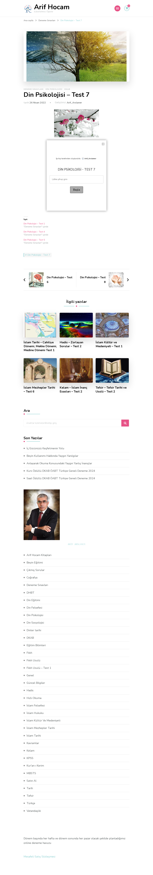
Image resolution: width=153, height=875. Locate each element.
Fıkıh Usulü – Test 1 (39, 668)
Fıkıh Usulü (33, 660)
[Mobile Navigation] (117, 8)
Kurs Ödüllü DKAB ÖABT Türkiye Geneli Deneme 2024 (61, 471)
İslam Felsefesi (36, 705)
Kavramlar (33, 743)
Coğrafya (32, 577)
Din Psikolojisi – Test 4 (34, 231)
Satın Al (31, 781)
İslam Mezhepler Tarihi (41, 728)
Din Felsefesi (34, 607)
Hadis (30, 690)
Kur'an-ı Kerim (35, 765)
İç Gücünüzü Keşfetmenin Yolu (45, 448)
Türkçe (31, 803)
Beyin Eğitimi (35, 562)
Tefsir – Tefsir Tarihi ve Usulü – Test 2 (111, 390)
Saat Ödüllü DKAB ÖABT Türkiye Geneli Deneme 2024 (61, 478)
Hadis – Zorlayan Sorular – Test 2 (71, 344)
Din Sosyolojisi (35, 622)
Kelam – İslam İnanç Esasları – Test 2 (73, 390)
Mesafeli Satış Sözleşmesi (39, 856)
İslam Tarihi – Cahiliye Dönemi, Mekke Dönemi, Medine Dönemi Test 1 (40, 346)
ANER (76, 544)
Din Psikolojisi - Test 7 (38, 254)
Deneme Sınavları (33, 89)
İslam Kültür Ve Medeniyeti (43, 720)
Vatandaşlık (34, 811)
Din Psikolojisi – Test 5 (34, 239)
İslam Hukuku (35, 713)
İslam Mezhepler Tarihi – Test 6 (39, 390)
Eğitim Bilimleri (36, 645)
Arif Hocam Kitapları (39, 555)
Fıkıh (29, 653)
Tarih (30, 788)
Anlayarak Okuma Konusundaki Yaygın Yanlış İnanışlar (59, 463)
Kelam (30, 750)
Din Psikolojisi (54, 89)
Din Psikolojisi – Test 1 (34, 223)
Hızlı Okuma (34, 698)
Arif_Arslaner (74, 102)
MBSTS (31, 773)
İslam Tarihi (34, 735)
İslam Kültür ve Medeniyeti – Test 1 (109, 344)
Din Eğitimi (33, 600)
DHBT (30, 592)
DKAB (67, 89)
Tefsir (30, 796)
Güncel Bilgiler (36, 683)
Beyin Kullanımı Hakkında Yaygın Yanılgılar (52, 456)
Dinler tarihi (34, 630)
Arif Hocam (52, 7)
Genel (30, 675)
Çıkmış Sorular (36, 570)
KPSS (30, 758)
